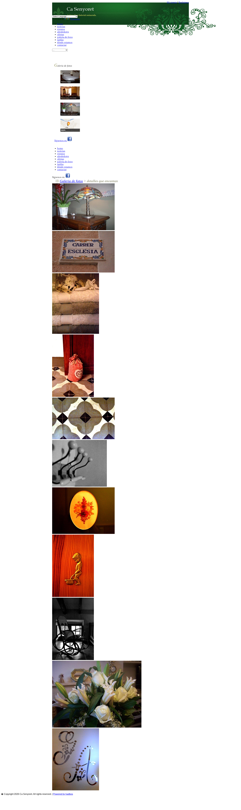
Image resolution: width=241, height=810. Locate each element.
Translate (75, 19)
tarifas (60, 40)
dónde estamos (64, 42)
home (60, 24)
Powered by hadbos (63, 794)
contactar (62, 45)
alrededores (63, 32)
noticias (61, 26)
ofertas (60, 34)
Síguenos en (60, 140)
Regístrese (184, 2)
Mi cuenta (172, 2)
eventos (61, 29)
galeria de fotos (65, 37)
